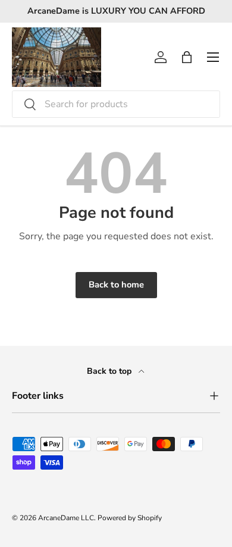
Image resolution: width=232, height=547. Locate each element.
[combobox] (116, 104)
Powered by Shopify (130, 518)
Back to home (116, 284)
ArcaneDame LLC (66, 518)
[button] (187, 57)
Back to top (110, 371)
